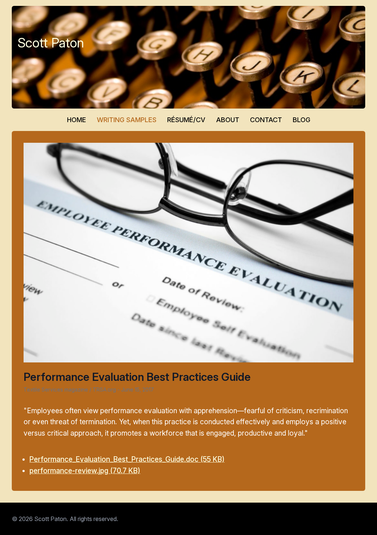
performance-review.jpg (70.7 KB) (84, 470)
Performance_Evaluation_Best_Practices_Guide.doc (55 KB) (127, 459)
